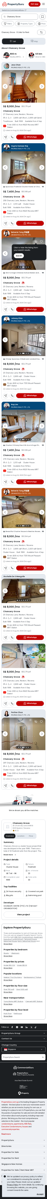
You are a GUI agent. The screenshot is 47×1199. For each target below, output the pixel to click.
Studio (6, 953)
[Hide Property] (36, 74)
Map (36, 41)
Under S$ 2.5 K (9, 965)
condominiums (7, 1124)
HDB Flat (17, 937)
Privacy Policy (12, 1185)
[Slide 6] (23, 99)
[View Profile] (23, 66)
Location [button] (20, 836)
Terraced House (30, 939)
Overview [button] (10, 836)
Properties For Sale (10, 1152)
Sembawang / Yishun (32, 977)
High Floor (8, 1014)
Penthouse (18, 1014)
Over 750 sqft (9, 989)
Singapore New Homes (12, 1164)
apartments (18, 1124)
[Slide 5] (20, 99)
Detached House (10, 941)
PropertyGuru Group (11, 1033)
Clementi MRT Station (33, 1001)
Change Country (9, 1045)
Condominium (27, 937)
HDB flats (27, 1124)
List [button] (14, 41)
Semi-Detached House (27, 941)
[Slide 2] (16, 439)
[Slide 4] (18, 99)
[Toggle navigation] (43, 4)
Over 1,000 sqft (22, 989)
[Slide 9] (30, 353)
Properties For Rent (10, 1158)
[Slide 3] (16, 353)
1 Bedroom (15, 953)
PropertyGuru (8, 1140)
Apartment (38, 937)
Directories (6, 1146)
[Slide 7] (26, 99)
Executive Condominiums (12, 1127)
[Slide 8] (28, 99)
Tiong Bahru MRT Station (13, 1001)
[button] (10, 854)
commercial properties (10, 1129)
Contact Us (7, 1038)
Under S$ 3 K (22, 965)
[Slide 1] (17, 600)
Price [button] (31, 836)
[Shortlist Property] (41, 74)
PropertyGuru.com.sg (10, 1102)
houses (25, 1127)
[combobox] (22, 16)
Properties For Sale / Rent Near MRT (18, 1170)
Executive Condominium (13, 939)
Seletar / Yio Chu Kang (13, 977)
